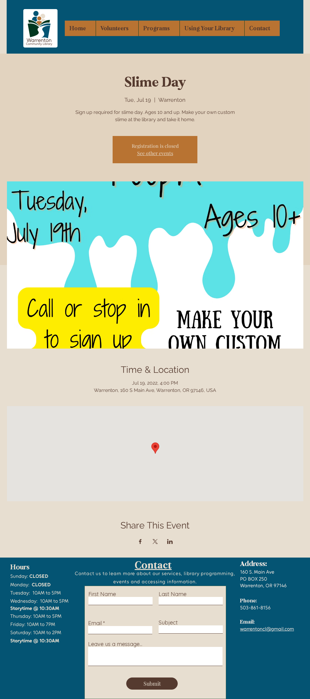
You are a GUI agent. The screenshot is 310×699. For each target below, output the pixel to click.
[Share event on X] (155, 541)
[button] (159, 28)
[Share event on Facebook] (140, 541)
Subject (168, 622)
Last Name (172, 594)
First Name (102, 594)
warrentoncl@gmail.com (267, 629)
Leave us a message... (115, 644)
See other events (155, 153)
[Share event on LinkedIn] (170, 541)
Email (95, 623)
